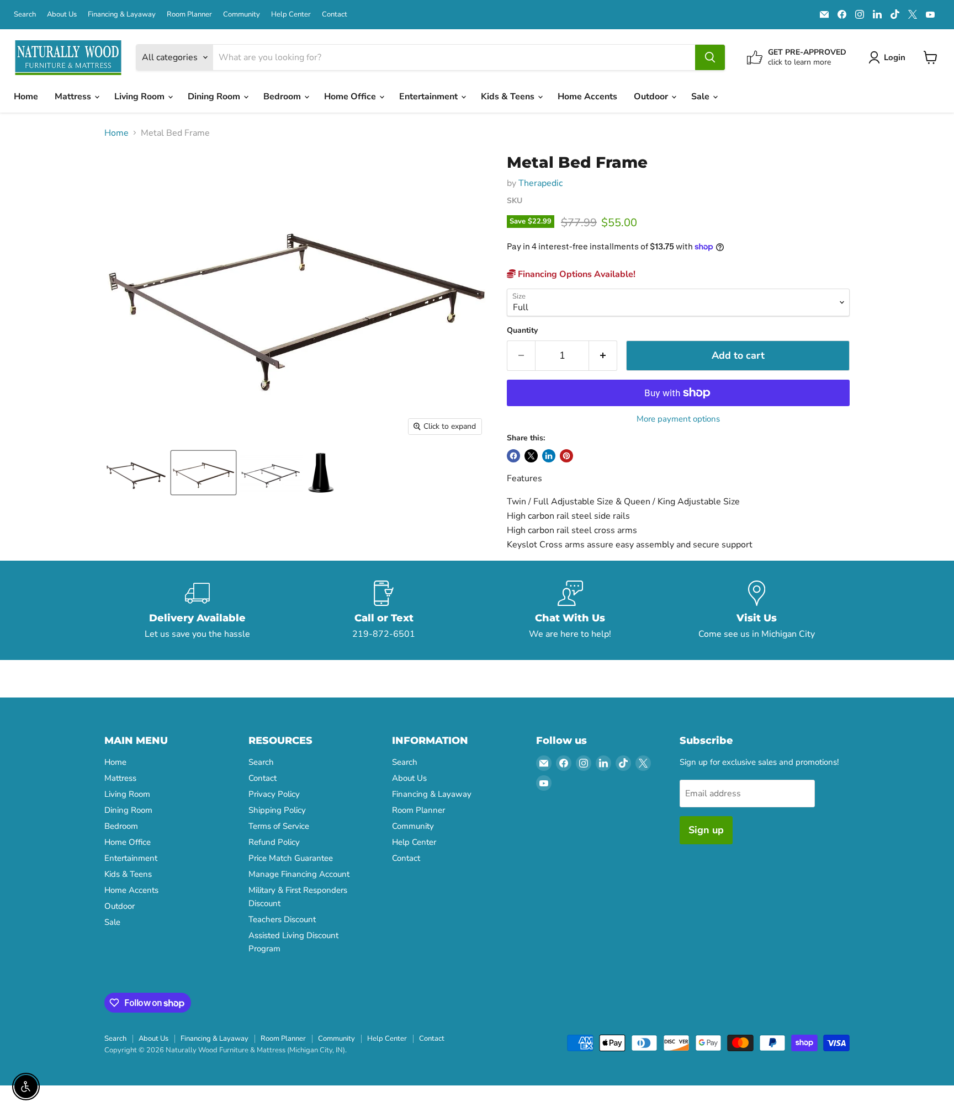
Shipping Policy (277, 810)
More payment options (678, 419)
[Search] (710, 57)
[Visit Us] (757, 610)
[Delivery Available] (197, 610)
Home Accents (587, 96)
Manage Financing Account (298, 874)
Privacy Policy (274, 794)
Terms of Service (278, 826)
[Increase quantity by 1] (603, 355)
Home (26, 96)
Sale (701, 96)
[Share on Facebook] (513, 455)
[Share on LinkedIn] (548, 455)
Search (25, 14)
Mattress (74, 96)
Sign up (706, 830)
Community (241, 14)
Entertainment (429, 96)
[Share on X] (531, 455)
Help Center (291, 14)
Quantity (522, 330)
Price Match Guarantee (290, 858)
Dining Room (215, 96)
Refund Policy (274, 842)
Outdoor (652, 96)
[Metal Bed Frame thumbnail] (135, 472)
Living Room (140, 96)
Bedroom (283, 96)
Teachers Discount (282, 919)
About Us (62, 14)
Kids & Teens (509, 96)
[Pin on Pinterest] (566, 455)
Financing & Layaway (122, 14)
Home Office (351, 96)
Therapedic (540, 183)
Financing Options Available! (575, 274)
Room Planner (189, 14)
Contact (334, 14)
